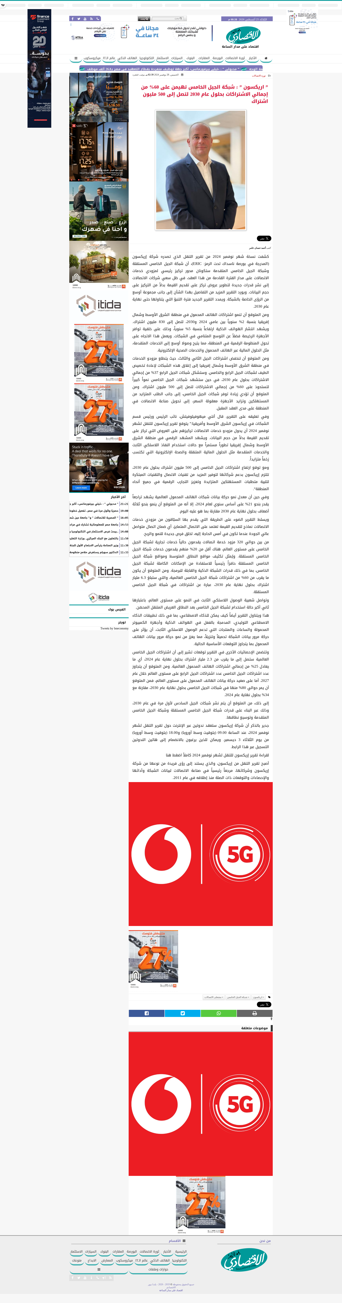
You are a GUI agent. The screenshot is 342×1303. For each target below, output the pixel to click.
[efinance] (39, 126)
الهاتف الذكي (127, 58)
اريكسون (257, 997)
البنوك (190, 58)
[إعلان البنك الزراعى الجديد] (99, 211)
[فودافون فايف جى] (201, 855)
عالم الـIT (109, 58)
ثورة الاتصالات (235, 58)
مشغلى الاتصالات (212, 997)
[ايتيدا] (99, 307)
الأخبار (253, 58)
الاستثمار (163, 58)
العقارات (204, 58)
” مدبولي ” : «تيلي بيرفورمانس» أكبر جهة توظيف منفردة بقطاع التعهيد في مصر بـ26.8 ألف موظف (199, 69)
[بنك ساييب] (99, 151)
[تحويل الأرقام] (302, 34)
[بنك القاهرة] (99, 97)
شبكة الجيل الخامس (237, 997)
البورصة (218, 58)
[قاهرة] (99, 413)
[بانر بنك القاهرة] (99, 353)
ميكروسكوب (92, 58)
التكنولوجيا (147, 58)
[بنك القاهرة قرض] (99, 265)
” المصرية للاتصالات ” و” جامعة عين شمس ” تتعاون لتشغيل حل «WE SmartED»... (68, 517)
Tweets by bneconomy (114, 628)
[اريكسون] (99, 467)
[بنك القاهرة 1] (153, 961)
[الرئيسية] (266, 58)
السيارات (177, 58)
